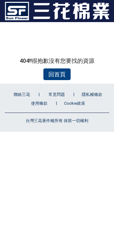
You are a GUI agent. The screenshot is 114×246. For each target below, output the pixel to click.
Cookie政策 (74, 103)
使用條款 (39, 103)
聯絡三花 (22, 94)
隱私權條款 (92, 94)
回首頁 (57, 74)
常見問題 (56, 94)
